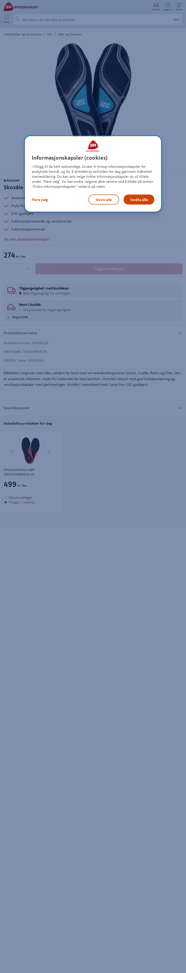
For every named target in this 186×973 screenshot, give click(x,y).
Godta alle (139, 199)
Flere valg (40, 199)
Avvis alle (104, 199)
